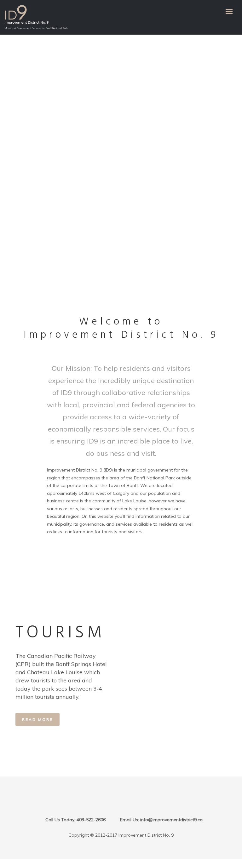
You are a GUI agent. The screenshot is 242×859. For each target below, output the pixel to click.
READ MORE (37, 719)
